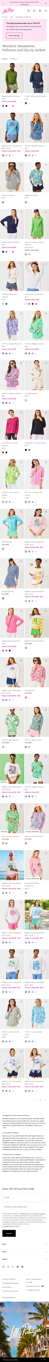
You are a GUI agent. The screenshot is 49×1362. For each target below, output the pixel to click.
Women (4, 17)
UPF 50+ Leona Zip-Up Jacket (10, 493)
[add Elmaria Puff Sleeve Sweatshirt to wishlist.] (46, 853)
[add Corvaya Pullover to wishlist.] (46, 363)
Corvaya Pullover (31, 393)
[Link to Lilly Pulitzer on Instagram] (3, 1266)
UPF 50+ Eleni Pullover (10, 740)
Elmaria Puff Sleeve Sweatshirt (32, 884)
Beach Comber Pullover (34, 836)
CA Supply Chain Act (33, 1290)
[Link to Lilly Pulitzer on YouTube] (17, 1266)
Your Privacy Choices (33, 1286)
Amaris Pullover (8, 591)
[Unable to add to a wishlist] (21, 511)
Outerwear (37, 1158)
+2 (13, 502)
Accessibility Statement (10, 1283)
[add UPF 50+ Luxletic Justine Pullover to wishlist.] (46, 212)
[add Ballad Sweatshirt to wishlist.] (46, 165)
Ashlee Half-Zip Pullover (11, 96)
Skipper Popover (8, 195)
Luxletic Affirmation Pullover (35, 96)
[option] (12, 78)
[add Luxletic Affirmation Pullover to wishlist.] (46, 66)
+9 (13, 155)
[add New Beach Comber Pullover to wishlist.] (21, 412)
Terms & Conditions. (39, 1213)
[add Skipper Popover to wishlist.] (21, 165)
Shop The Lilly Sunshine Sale (24, 4)
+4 (36, 155)
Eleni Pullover (7, 542)
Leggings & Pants (37, 1145)
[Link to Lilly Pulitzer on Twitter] (12, 1266)
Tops (11, 17)
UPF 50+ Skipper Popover (34, 146)
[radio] (3, 106)
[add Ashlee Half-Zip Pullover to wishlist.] (21, 66)
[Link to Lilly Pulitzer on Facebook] (8, 1266)
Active (29, 1138)
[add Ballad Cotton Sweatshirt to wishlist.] (21, 115)
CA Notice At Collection (10, 1291)
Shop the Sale (14, 35)
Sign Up (9, 1233)
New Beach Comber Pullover (10, 444)
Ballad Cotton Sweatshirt (11, 146)
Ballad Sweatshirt (31, 195)
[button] (45, 3)
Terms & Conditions (9, 1279)
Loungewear (27, 1149)
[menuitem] (28, 10)
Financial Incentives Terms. (11, 1226)
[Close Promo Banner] (3, 3)
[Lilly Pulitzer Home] (8, 10)
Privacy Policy (25, 1213)
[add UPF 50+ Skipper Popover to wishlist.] (46, 115)
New (42, 1136)
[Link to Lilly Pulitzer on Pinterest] (22, 1266)
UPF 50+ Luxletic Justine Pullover (34, 243)
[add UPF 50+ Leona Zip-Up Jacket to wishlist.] (21, 462)
